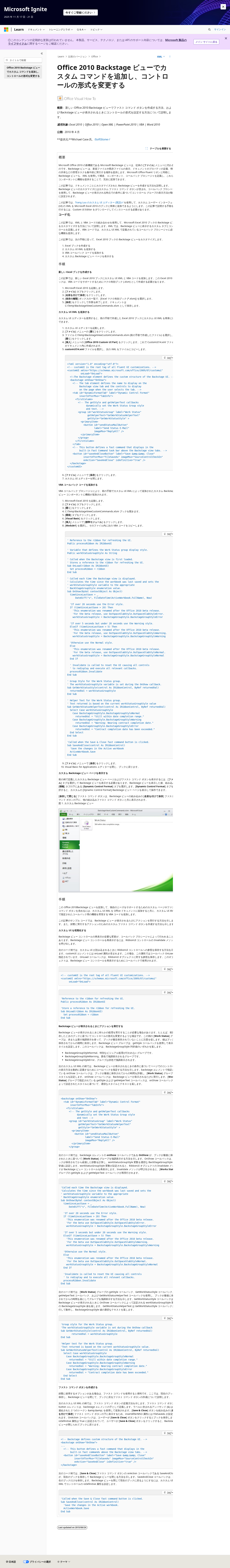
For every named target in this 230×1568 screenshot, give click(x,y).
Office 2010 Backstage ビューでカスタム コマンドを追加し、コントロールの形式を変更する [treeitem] (23, 71)
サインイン (220, 29)
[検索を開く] (209, 29)
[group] (115, 834)
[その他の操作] (170, 56)
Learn (61, 56)
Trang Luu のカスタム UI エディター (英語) (98, 202)
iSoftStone (101, 139)
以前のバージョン (77, 56)
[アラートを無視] (223, 6)
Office (94, 56)
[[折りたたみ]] (42, 53)
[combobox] (23, 60)
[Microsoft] (6, 29)
